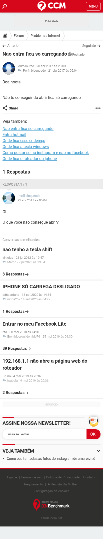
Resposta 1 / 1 (14, 184)
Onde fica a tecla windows (25, 146)
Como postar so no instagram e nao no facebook (45, 152)
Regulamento (33, 484)
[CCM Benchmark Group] (51, 505)
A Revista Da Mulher (63, 484)
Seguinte (89, 46)
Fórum (19, 36)
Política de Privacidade (63, 477)
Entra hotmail (14, 134)
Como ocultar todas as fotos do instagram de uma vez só (51, 459)
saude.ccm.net (51, 518)
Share (13, 108)
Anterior (13, 46)
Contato (88, 477)
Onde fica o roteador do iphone (29, 158)
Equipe (12, 477)
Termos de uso (31, 477)
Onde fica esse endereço (23, 140)
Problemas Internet (45, 36)
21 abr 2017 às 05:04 (63, 70)
